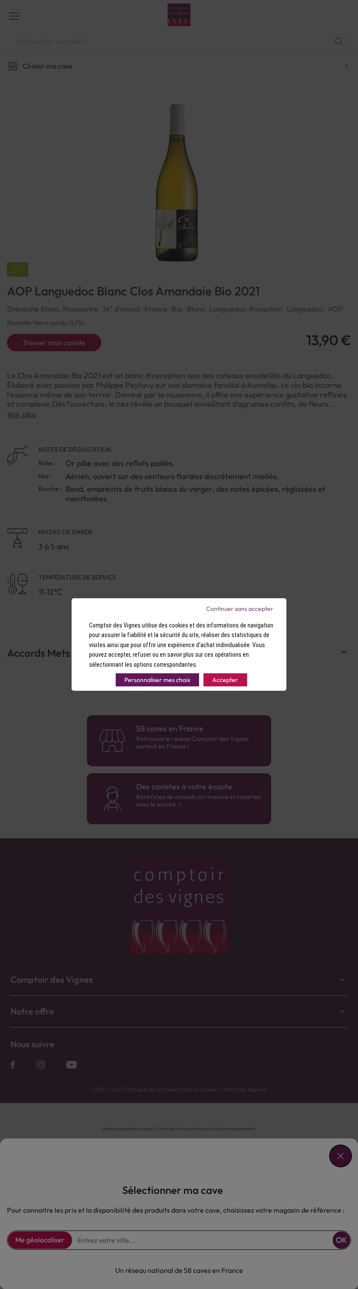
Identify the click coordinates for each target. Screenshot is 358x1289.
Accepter (225, 680)
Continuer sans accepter (239, 609)
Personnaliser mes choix (157, 680)
